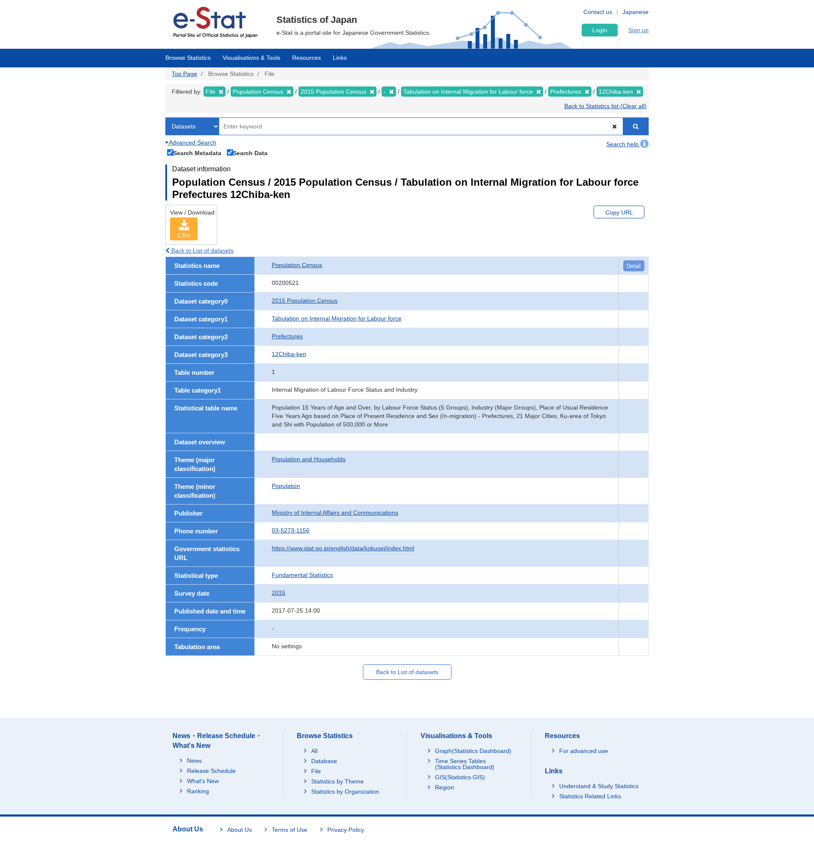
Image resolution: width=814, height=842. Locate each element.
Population (286, 485)
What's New (203, 781)
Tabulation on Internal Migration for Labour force (336, 318)
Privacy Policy (345, 830)
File (316, 771)
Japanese (635, 12)
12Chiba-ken (289, 354)
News (194, 761)
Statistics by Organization (345, 792)
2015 (278, 592)
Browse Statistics (188, 57)
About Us (239, 830)
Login (599, 30)
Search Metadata (197, 153)
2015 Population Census (304, 300)
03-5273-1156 (290, 530)
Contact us (597, 12)
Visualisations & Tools (251, 57)
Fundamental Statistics (302, 575)
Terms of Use (289, 830)
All (314, 751)
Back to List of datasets (202, 251)
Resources (306, 57)
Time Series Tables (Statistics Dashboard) (464, 764)
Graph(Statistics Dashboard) (473, 751)
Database (324, 761)
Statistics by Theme (337, 781)
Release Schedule (211, 771)
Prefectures (287, 336)
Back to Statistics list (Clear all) (605, 106)
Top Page (184, 73)
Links (340, 57)
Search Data (250, 153)
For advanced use (583, 751)
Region (444, 787)
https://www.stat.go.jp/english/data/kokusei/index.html (343, 548)
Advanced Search (191, 142)
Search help (623, 144)
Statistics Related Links (590, 796)
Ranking (198, 791)
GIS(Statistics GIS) (460, 777)
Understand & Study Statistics (598, 786)
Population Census (297, 265)
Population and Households (309, 459)
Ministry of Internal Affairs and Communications (335, 512)
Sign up (638, 30)
